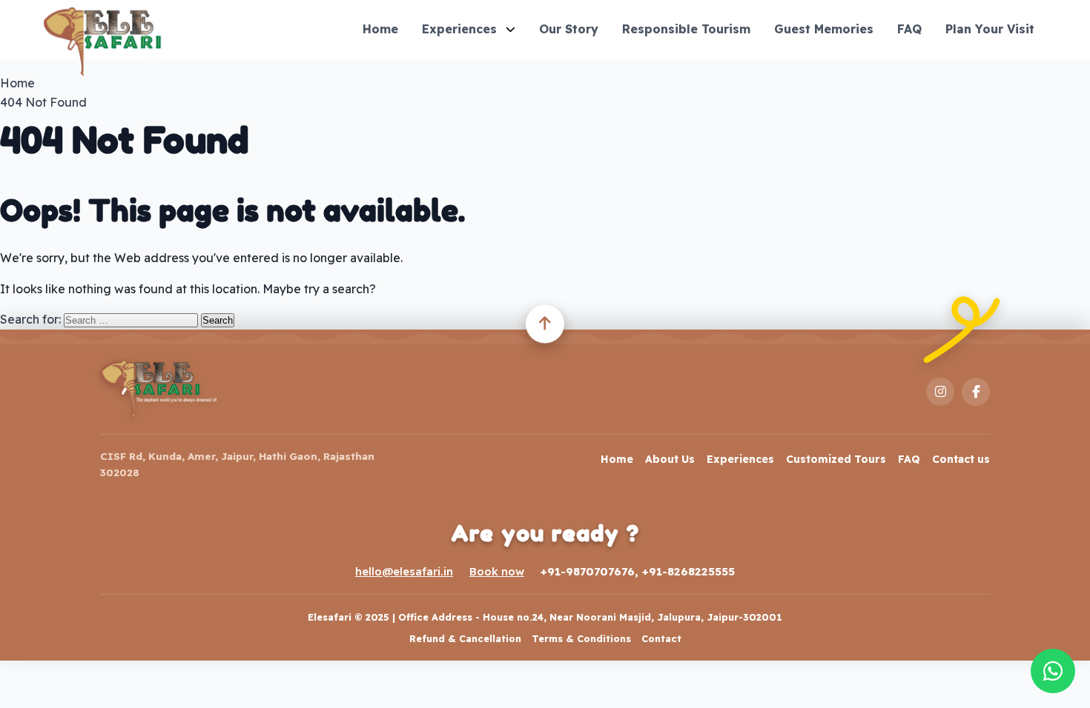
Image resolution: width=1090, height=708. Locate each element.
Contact (661, 638)
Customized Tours (836, 459)
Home (380, 28)
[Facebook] (976, 392)
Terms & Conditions (581, 638)
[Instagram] (940, 392)
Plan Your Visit (989, 28)
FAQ (909, 28)
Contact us (961, 459)
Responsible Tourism (686, 28)
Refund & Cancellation (465, 638)
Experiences (459, 28)
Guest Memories (823, 28)
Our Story (568, 28)
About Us (670, 459)
